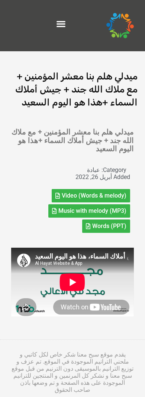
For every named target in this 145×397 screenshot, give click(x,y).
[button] (61, 24)
